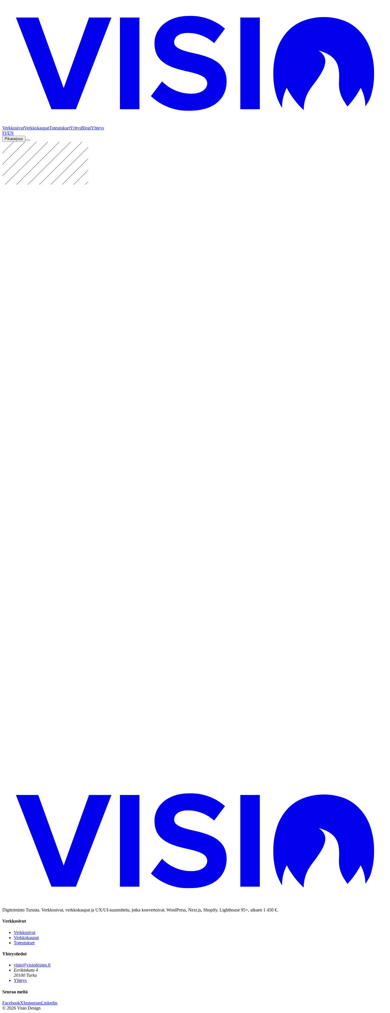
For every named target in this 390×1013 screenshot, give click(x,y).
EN (10, 133)
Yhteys (97, 127)
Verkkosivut (13, 127)
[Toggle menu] (27, 140)
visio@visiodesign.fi (32, 965)
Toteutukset (59, 127)
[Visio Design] (195, 122)
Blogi (86, 127)
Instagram (32, 1002)
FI (4, 133)
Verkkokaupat (36, 127)
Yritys (75, 127)
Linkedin (49, 1002)
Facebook (11, 1002)
